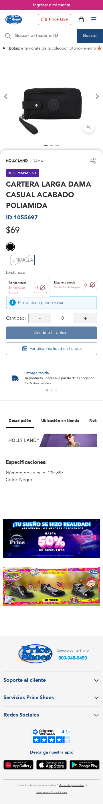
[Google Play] (85, 766)
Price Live (58, 19)
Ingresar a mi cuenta (51, 5)
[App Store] (51, 766)
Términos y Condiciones (51, 792)
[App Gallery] (18, 766)
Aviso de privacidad (71, 785)
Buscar (90, 35)
